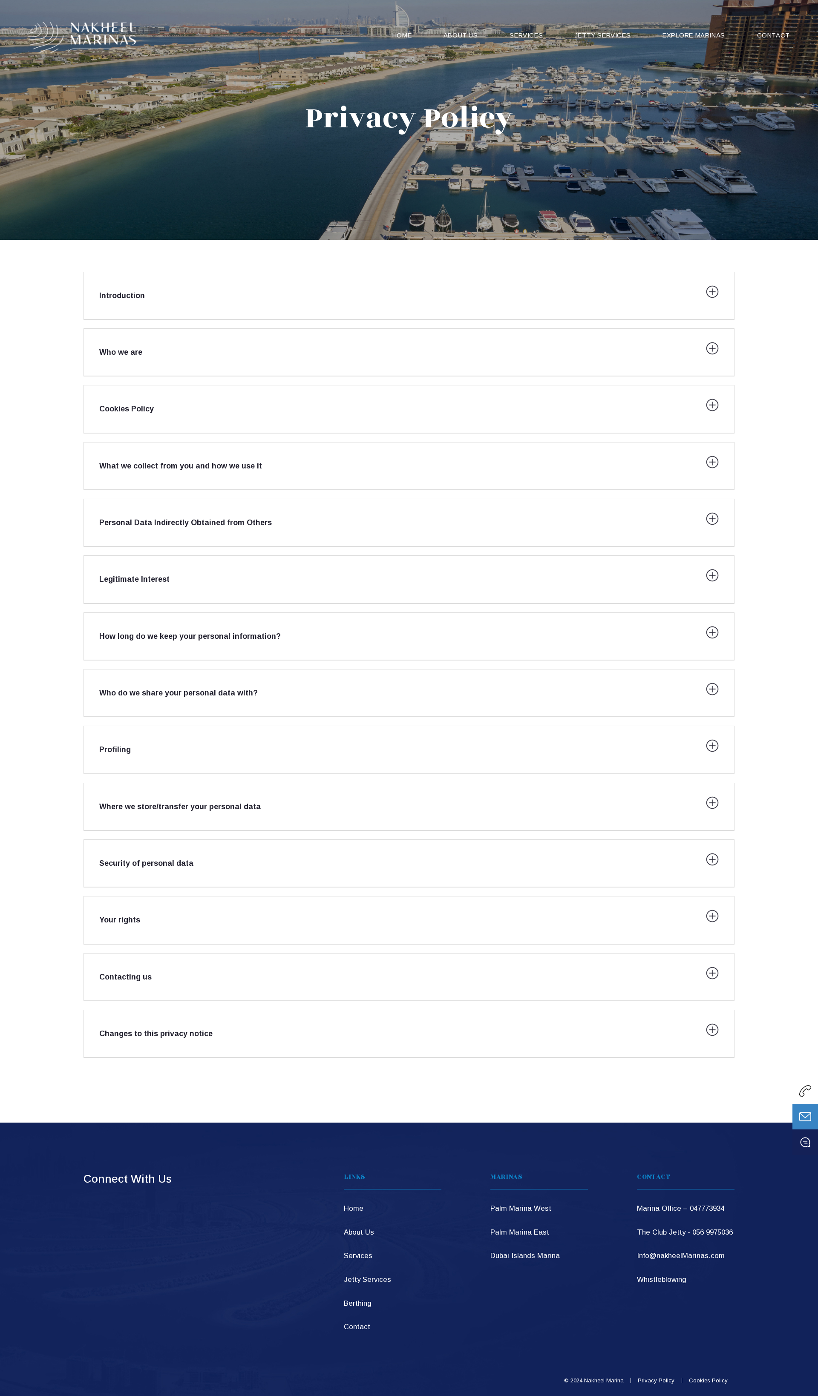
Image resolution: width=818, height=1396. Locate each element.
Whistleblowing (661, 1279)
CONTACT (773, 35)
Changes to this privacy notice (156, 1033)
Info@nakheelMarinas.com (681, 1256)
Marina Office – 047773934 (680, 1208)
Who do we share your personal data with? (178, 693)
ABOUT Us (461, 35)
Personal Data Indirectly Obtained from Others (185, 522)
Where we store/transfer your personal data (180, 806)
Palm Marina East (519, 1232)
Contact (357, 1327)
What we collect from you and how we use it (180, 466)
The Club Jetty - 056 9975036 (685, 1232)
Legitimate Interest (134, 579)
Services (358, 1256)
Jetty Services (603, 35)
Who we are (120, 352)
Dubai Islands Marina (525, 1256)
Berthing (358, 1303)
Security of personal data (146, 863)
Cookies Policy (126, 409)
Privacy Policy (656, 1380)
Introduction (122, 295)
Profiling (115, 749)
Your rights (119, 920)
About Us (359, 1232)
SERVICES (526, 35)
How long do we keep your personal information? (190, 636)
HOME (402, 35)
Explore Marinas (693, 35)
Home (353, 1208)
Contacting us (125, 977)
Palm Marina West (520, 1208)
